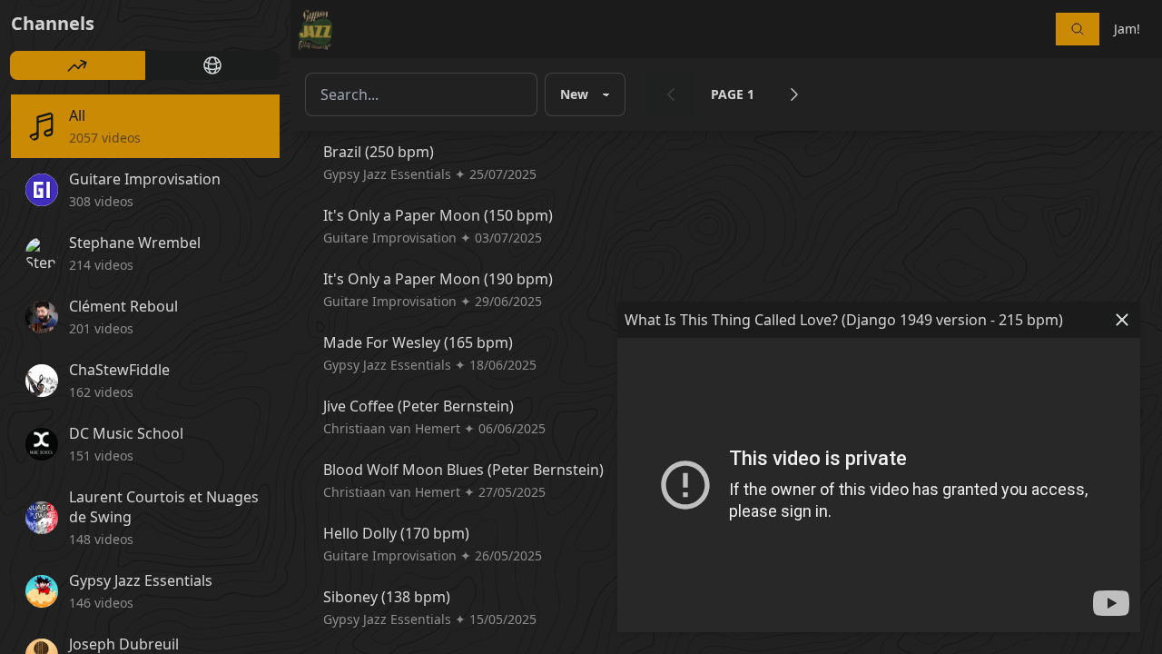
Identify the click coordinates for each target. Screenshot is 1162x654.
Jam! (1127, 28)
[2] (794, 94)
